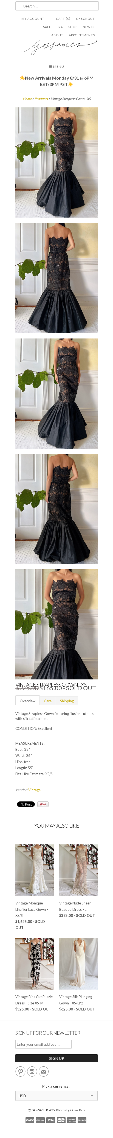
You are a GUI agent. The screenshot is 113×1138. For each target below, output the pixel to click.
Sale (47, 27)
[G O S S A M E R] (56, 45)
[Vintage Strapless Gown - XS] (56, 163)
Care (48, 701)
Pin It (43, 804)
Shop (72, 27)
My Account (32, 18)
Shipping (67, 701)
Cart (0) (63, 18)
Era (59, 27)
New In (89, 27)
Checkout (85, 18)
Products (41, 99)
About (57, 35)
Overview (27, 701)
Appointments (82, 35)
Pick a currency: (56, 1086)
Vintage (34, 790)
